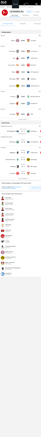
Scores (15, 4)
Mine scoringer (28, 4)
